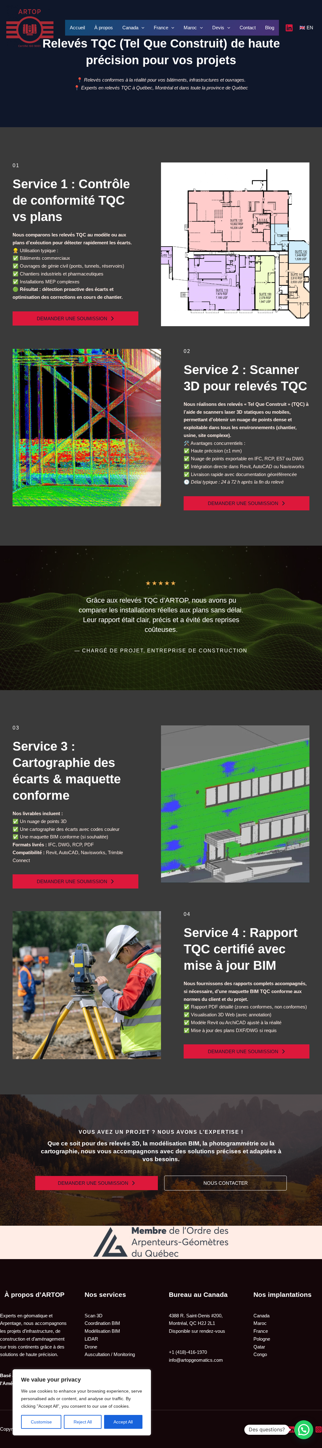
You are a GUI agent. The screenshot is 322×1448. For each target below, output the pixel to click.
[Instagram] (318, 1429)
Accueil (77, 27)
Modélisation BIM (102, 1331)
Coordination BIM (102, 1323)
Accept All (123, 1421)
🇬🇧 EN (306, 27)
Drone (91, 1346)
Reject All (83, 1421)
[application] (141, 28)
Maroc (190, 27)
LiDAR (91, 1339)
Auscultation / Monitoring (110, 1354)
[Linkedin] (289, 28)
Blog (269, 27)
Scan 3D (94, 1315)
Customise (41, 1421)
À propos (103, 27)
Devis (218, 27)
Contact (248, 27)
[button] (75, 318)
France (161, 27)
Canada (130, 27)
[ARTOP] (29, 27)
